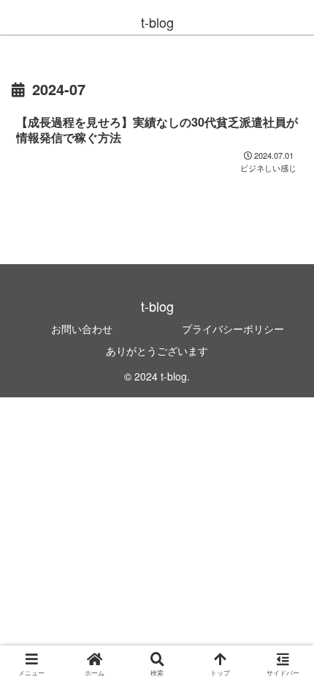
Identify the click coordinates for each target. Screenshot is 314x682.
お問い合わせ (81, 328)
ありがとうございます (157, 350)
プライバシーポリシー (233, 328)
